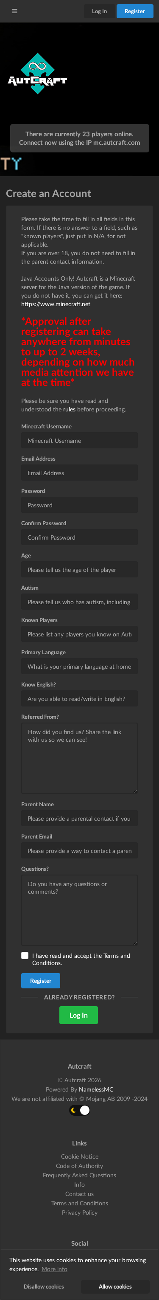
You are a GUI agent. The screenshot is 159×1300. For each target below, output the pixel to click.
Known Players (39, 619)
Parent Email (36, 836)
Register (135, 11)
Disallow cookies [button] (44, 1286)
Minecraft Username (46, 426)
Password (33, 490)
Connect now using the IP (79, 142)
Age (26, 555)
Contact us (79, 1193)
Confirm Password (43, 523)
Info (79, 1184)
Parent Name (37, 804)
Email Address (38, 458)
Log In (99, 11)
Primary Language (43, 652)
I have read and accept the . (81, 959)
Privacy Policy (80, 1212)
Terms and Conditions (79, 1203)
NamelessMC (96, 1089)
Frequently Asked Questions (79, 1175)
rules (69, 409)
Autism (30, 587)
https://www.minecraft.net (55, 303)
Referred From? (40, 716)
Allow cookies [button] (115, 1286)
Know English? (38, 684)
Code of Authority (79, 1165)
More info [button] (54, 1268)
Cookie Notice (79, 1156)
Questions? (35, 868)
